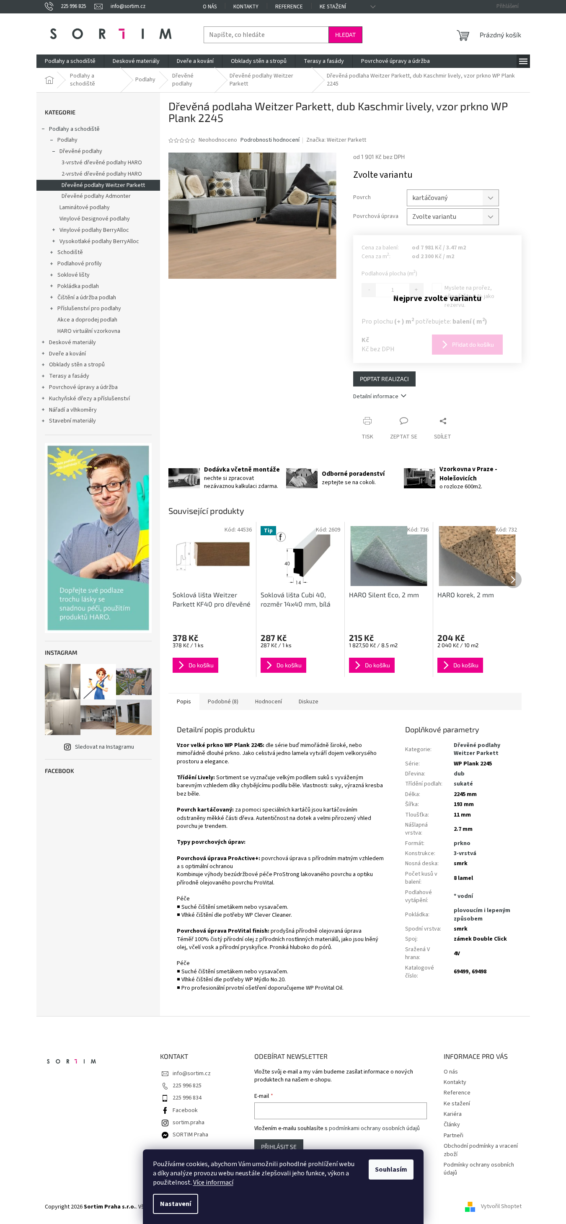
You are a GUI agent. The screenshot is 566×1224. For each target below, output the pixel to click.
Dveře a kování (67, 354)
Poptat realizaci (384, 378)
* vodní (463, 896)
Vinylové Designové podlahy (94, 219)
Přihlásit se (279, 1146)
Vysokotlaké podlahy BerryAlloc (99, 241)
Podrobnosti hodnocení (270, 140)
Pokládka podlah (78, 286)
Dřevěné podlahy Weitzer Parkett (103, 185)
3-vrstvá (465, 853)
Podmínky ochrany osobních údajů (479, 1169)
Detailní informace (375, 396)
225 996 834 (187, 1098)
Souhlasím (391, 1169)
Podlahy (67, 140)
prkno (462, 843)
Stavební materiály (72, 421)
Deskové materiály (72, 342)
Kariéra (453, 1114)
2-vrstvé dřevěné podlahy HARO (102, 174)
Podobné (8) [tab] (223, 702)
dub (459, 774)
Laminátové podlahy (84, 207)
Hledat (345, 34)
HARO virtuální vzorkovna (88, 331)
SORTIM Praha (190, 1135)
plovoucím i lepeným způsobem (482, 914)
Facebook (185, 1110)
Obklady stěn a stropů (77, 364)
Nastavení (175, 1203)
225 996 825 (187, 1085)
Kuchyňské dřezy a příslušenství (89, 398)
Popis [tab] (184, 702)
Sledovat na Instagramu (104, 747)
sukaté (463, 784)
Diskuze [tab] (308, 702)
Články (452, 1124)
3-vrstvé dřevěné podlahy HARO (102, 162)
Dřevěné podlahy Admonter (96, 196)
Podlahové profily (79, 263)
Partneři (453, 1135)
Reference (289, 6)
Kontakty (245, 6)
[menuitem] (70, 61)
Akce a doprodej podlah (87, 320)
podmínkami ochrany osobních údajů (374, 1128)
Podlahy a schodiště (74, 129)
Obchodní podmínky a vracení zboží (481, 1150)
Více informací (213, 1182)
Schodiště (70, 252)
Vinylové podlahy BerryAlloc (94, 230)
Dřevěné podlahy (80, 151)
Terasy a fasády (69, 376)
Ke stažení (333, 6)
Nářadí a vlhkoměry (73, 410)
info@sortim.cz (192, 1073)
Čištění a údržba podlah (86, 297)
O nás (210, 6)
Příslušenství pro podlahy (89, 308)
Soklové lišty (73, 275)
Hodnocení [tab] (268, 702)
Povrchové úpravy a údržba (83, 387)
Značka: (336, 140)
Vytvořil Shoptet (501, 1207)
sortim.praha (188, 1122)
